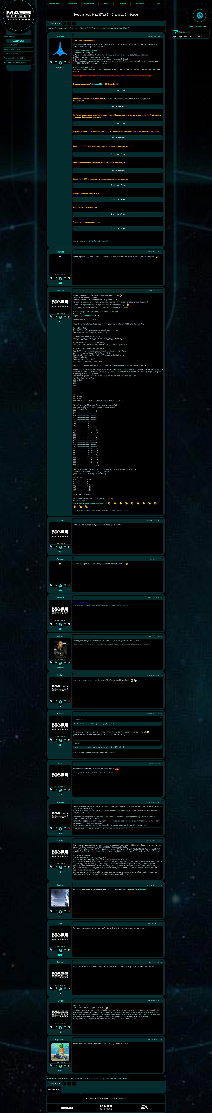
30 (161, 802)
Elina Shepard (141, 889)
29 (161, 763)
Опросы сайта (184, 32)
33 (161, 924)
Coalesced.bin (97, 84)
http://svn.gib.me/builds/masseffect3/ (87, 316)
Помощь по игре (98, 28)
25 (161, 598)
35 (161, 1001)
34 (161, 962)
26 (161, 636)
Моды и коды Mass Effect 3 (118, 28)
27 (161, 675)
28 (161, 714)
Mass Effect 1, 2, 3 (82, 28)
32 (161, 885)
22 (161, 290)
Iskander (122, 1099)
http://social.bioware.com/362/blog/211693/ (89, 503)
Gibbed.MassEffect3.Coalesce (86, 51)
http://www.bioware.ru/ (99, 241)
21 (161, 252)
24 (161, 559)
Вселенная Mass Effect (64, 28)
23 (161, 520)
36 (161, 1039)
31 (161, 841)
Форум (50, 28)
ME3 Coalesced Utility (83, 67)
